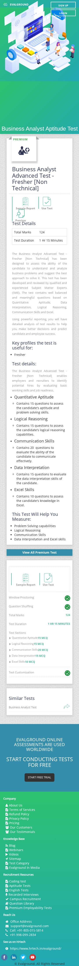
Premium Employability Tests (30, 908)
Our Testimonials (22, 832)
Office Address (21, 921)
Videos (14, 854)
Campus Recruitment (25, 899)
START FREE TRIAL (39, 777)
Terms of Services (22, 810)
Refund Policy (19, 814)
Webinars (16, 850)
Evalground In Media (24, 867)
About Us (15, 805)
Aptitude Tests (20, 886)
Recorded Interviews (24, 894)
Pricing (14, 823)
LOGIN (63, 13)
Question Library (21, 903)
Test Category (19, 863)
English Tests (19, 890)
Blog (12, 845)
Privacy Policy (19, 818)
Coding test (17, 881)
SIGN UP (63, 5)
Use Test (48, 584)
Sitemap (15, 859)
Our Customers (21, 827)
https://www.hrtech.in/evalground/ (35, 948)
